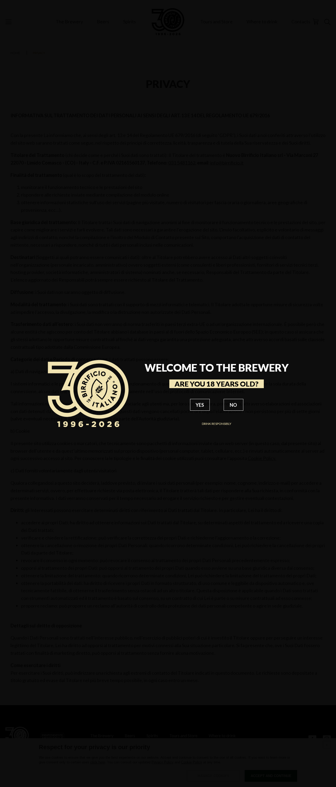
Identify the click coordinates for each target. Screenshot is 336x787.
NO (233, 405)
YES (200, 405)
